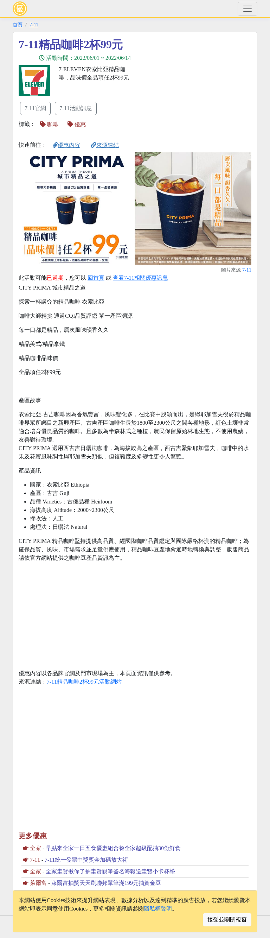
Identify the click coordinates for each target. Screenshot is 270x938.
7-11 (34, 24)
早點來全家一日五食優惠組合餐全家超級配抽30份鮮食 (113, 848)
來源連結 (107, 145)
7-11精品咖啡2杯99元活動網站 (84, 682)
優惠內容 (69, 145)
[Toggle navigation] (247, 9)
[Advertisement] (198, 87)
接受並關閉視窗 (227, 920)
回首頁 (96, 278)
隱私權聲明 (158, 909)
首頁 (17, 24)
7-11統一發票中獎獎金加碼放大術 (86, 860)
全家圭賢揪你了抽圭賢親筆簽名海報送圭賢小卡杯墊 (110, 871)
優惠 (79, 124)
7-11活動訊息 (75, 108)
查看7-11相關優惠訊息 (140, 278)
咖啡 (52, 124)
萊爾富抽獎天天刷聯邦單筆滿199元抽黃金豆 (106, 883)
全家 (35, 848)
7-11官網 (35, 108)
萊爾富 (38, 883)
